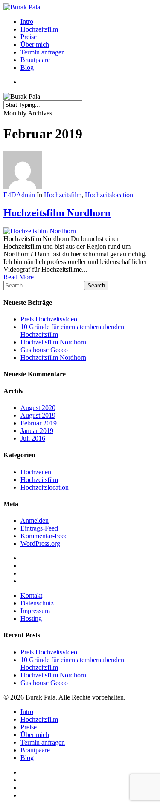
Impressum (35, 610)
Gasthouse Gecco (44, 349)
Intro (26, 21)
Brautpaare (35, 59)
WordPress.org (40, 543)
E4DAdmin (19, 194)
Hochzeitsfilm (39, 29)
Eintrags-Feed (39, 528)
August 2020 (37, 407)
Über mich (34, 44)
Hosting (31, 618)
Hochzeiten (35, 472)
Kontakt (31, 595)
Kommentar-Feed (44, 535)
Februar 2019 (38, 423)
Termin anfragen (42, 52)
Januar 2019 (36, 430)
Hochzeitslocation (109, 194)
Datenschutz (37, 603)
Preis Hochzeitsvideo (48, 319)
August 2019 (37, 415)
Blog (27, 67)
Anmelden (34, 520)
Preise (28, 36)
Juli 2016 (32, 438)
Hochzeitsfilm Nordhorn (57, 212)
